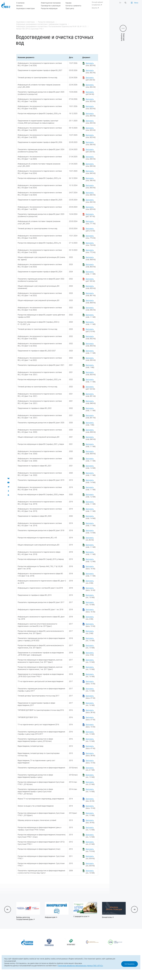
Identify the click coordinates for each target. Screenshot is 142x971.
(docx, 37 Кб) (90, 697)
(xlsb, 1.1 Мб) (91, 273)
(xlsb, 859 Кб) (91, 452)
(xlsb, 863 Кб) (91, 265)
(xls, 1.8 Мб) (90, 596)
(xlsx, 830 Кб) (91, 158)
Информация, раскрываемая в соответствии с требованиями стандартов (41, 24)
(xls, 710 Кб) (90, 850)
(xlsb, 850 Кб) (91, 359)
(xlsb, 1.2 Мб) (91, 496)
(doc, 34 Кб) (90, 821)
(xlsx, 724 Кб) (91, 244)
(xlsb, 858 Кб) (91, 431)
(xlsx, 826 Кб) (91, 86)
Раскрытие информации (49, 8)
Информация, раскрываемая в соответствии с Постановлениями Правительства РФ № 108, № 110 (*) (51, 27)
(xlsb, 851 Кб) (91, 395)
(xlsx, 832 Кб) (91, 71)
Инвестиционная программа (51, 3)
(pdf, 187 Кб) (90, 215)
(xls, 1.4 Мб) (90, 790)
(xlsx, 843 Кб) (91, 172)
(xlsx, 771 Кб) (91, 222)
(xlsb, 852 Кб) (91, 337)
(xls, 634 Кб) (90, 857)
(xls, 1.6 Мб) (90, 639)
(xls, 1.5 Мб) (90, 690)
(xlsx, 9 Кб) (90, 654)
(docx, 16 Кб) (90, 567)
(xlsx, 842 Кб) (91, 201)
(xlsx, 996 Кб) (91, 179)
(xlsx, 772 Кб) (91, 251)
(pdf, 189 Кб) (90, 280)
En (120, 3)
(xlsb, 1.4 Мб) (91, 467)
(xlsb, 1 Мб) (90, 366)
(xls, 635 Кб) (90, 864)
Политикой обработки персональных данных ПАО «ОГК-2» (80, 966)
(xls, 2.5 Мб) (90, 783)
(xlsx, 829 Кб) (91, 208)
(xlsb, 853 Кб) (91, 373)
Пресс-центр (70, 8)
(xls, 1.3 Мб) (90, 828)
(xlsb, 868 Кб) (91, 258)
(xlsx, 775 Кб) (91, 237)
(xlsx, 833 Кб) (91, 122)
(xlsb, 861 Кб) (91, 294)
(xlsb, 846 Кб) (91, 309)
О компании (20, 3)
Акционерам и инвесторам (25, 8)
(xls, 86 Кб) (90, 539)
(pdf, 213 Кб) (90, 230)
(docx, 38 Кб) (90, 711)
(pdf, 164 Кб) (90, 388)
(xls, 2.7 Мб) (90, 769)
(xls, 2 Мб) (90, 582)
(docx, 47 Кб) (90, 718)
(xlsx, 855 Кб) (91, 115)
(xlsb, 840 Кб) (91, 438)
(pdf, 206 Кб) (90, 79)
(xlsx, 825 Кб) (91, 64)
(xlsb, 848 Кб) (91, 402)
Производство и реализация (51, 6)
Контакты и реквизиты (73, 6)
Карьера (68, 3)
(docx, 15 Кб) (90, 682)
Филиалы (19, 6)
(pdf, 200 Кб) (90, 150)
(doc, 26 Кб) (90, 800)
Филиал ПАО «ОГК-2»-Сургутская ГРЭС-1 (30, 29)
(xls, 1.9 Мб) (90, 646)
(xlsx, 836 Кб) (91, 143)
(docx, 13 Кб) (90, 625)
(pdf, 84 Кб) (90, 93)
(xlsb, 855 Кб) (91, 287)
